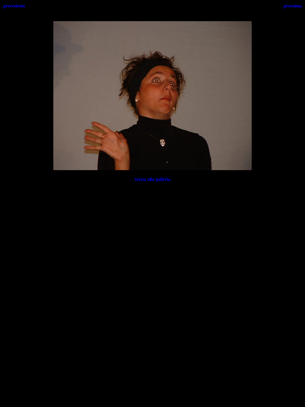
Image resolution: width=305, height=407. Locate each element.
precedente (14, 5)
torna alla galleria (152, 179)
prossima (293, 5)
